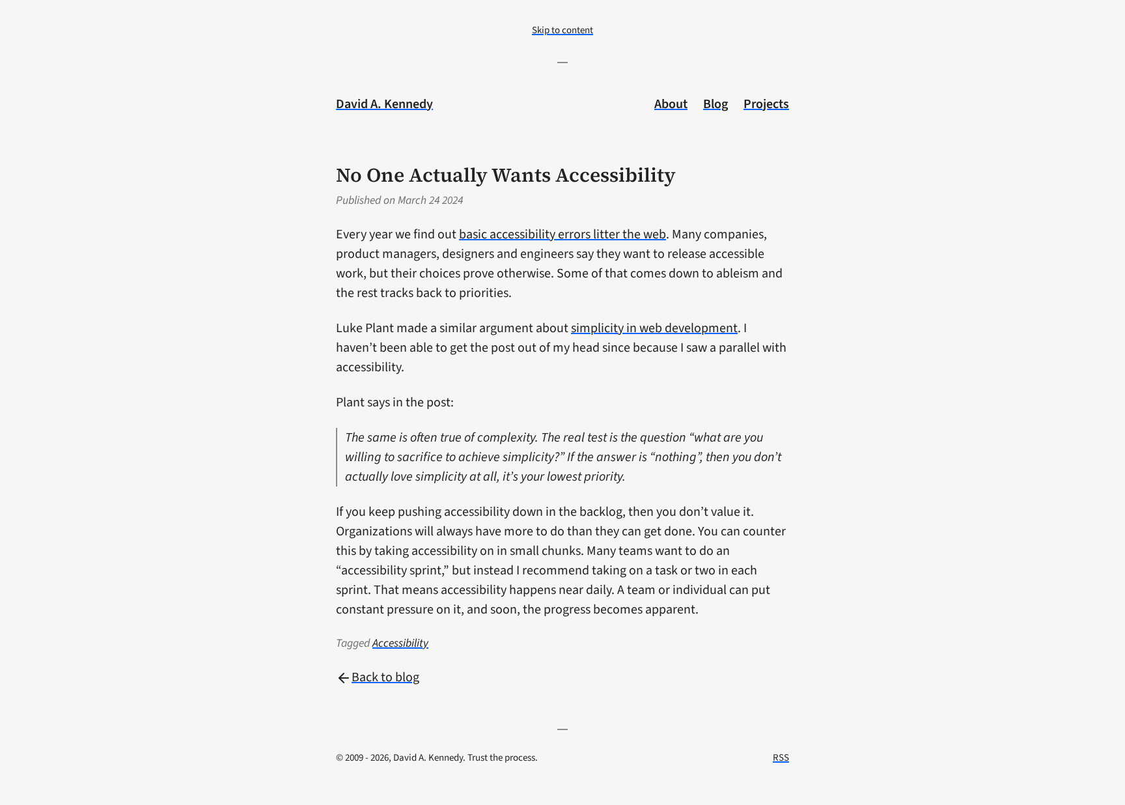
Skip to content (562, 30)
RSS (781, 758)
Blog (715, 104)
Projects (766, 104)
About (671, 104)
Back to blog (385, 677)
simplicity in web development (654, 328)
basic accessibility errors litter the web (562, 234)
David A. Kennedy (384, 104)
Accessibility (400, 643)
